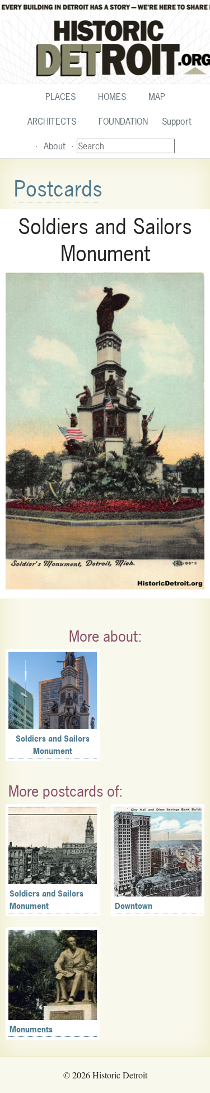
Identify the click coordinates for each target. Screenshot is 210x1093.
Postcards (58, 189)
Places (60, 96)
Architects (51, 121)
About (55, 146)
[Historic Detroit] (105, 42)
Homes (112, 96)
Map (156, 96)
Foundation (123, 121)
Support (177, 121)
